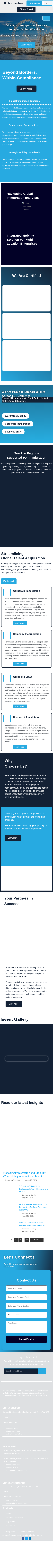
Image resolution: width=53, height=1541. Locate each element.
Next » (36, 1240)
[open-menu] (46, 18)
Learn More (19, 623)
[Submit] (42, 1371)
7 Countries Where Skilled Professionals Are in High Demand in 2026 (33, 1189)
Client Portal (26, 9)
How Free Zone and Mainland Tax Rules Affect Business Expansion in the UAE (33, 1207)
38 (27, 1240)
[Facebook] (23, 1538)
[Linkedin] (30, 1538)
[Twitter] (26, 1538)
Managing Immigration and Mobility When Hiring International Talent (24, 1174)
